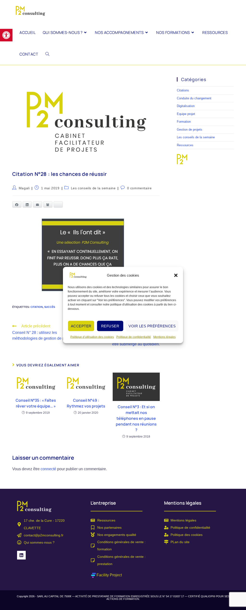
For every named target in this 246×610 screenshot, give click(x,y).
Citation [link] (37, 306)
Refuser (110, 326)
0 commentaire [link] (139, 188)
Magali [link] (24, 188)
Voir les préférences (152, 326)
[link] (6, 35)
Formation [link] (184, 121)
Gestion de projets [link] (189, 129)
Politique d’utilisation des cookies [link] (92, 337)
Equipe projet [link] (186, 114)
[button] (175, 275)
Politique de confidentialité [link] (133, 337)
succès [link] (49, 306)
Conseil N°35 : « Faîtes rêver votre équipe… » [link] (36, 403)
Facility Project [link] (109, 575)
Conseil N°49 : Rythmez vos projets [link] (86, 403)
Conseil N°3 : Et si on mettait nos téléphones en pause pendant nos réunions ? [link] (136, 418)
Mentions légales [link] (164, 337)
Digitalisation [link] (186, 106)
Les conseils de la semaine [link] (93, 188)
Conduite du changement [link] (194, 98)
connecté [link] (48, 469)
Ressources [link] (185, 145)
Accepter (81, 326)
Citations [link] (183, 90)
